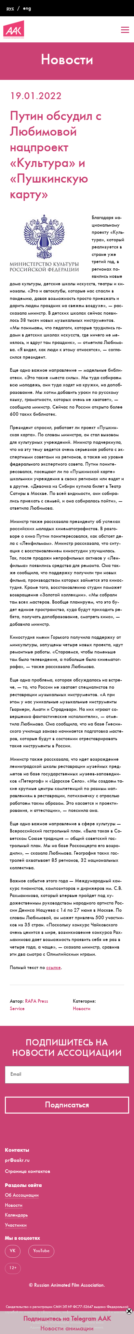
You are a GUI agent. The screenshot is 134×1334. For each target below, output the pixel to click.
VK (13, 1251)
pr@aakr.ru (17, 1160)
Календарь (16, 1215)
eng (27, 8)
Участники (16, 1225)
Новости (81, 1009)
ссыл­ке (53, 968)
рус (10, 8)
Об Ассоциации (22, 1195)
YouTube (41, 1251)
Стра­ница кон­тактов (27, 1171)
